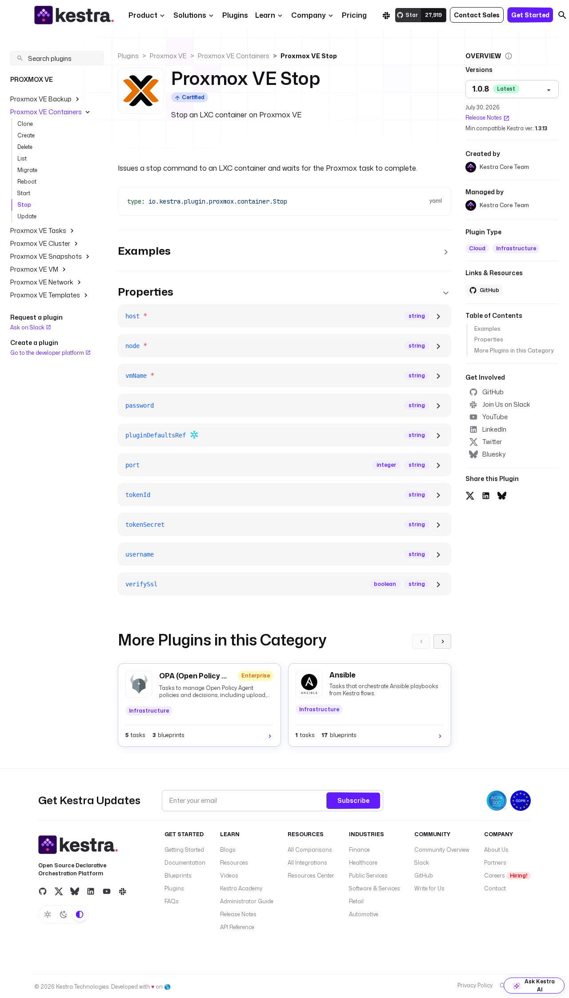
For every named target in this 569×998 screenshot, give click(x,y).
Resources (234, 862)
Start (23, 193)
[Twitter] (58, 891)
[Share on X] (469, 494)
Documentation (184, 862)
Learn (265, 15)
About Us (496, 850)
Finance (359, 850)
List (22, 158)
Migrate (27, 170)
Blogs (228, 850)
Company (308, 15)
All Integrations (307, 862)
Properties (488, 340)
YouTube (495, 417)
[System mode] (79, 914)
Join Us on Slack (506, 404)
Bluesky (493, 454)
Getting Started (184, 850)
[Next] (442, 641)
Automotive (363, 914)
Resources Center (311, 875)
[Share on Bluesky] (501, 494)
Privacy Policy (475, 985)
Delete (24, 147)
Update (26, 216)
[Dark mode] (63, 914)
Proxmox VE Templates (45, 295)
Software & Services (374, 888)
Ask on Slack (28, 327)
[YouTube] (106, 891)
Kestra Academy (241, 888)
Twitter (492, 441)
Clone (25, 124)
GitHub (493, 392)
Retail (356, 901)
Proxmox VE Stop (308, 56)
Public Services (368, 875)
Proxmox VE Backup (41, 99)
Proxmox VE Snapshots (46, 256)
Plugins (128, 56)
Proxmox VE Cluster (40, 243)
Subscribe (353, 800)
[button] (235, 15)
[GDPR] (520, 800)
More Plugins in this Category (513, 350)
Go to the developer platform (47, 352)
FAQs (171, 901)
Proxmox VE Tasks (38, 230)
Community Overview (441, 850)
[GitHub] (42, 891)
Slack (421, 862)
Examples (487, 329)
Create (26, 135)
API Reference (237, 927)
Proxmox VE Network (41, 282)
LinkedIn (494, 429)
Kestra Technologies (82, 986)
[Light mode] (47, 914)
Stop (24, 204)
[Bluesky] (74, 891)
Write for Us (429, 888)
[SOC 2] (496, 800)
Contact (495, 888)
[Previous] (421, 641)
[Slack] (386, 15)
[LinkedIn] (90, 891)
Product (142, 15)
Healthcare (363, 862)
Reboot (26, 181)
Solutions (189, 15)
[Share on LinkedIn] (485, 494)
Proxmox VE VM (34, 269)
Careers (505, 875)
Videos (229, 875)
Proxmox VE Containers (46, 112)
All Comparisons (310, 850)
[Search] (562, 15)
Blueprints (178, 875)
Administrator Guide (246, 901)
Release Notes (483, 118)
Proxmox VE (168, 56)
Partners (495, 862)
